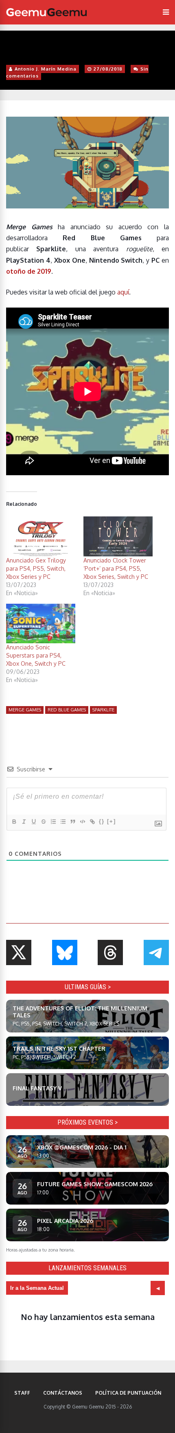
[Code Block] (82, 821)
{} (102, 821)
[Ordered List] (53, 821)
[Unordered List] (63, 821)
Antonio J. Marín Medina (46, 69)
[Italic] (23, 821)
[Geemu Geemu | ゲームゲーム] (46, 12)
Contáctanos (62, 1393)
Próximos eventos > (87, 1122)
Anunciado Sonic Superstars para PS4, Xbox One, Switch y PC (36, 655)
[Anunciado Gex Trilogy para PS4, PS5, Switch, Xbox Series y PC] (40, 536)
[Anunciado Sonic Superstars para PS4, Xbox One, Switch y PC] (40, 623)
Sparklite (103, 710)
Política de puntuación (128, 1393)
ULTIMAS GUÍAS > (88, 987)
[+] (111, 821)
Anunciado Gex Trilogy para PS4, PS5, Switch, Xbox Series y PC (36, 568)
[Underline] (33, 821)
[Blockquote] (72, 821)
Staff (22, 1393)
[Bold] (14, 821)
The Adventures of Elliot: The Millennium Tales (80, 1012)
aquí (123, 292)
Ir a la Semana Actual (37, 1288)
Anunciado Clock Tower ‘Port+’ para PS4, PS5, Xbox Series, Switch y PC (115, 568)
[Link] (92, 821)
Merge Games (25, 710)
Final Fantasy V (37, 1088)
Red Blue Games (67, 710)
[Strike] (43, 821)
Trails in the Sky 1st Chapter (59, 1048)
